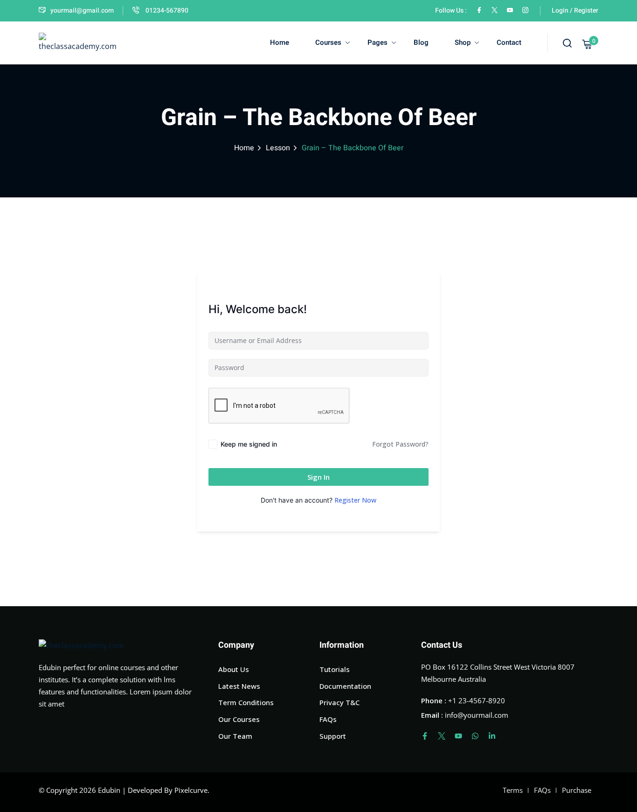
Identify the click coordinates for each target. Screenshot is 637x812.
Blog (421, 42)
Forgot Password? (400, 444)
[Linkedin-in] (492, 736)
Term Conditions (246, 702)
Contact (509, 42)
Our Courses (239, 719)
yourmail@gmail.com (82, 10)
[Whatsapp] (475, 736)
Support (332, 736)
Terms (513, 790)
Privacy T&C (339, 702)
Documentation (345, 686)
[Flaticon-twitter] (441, 736)
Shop (463, 42)
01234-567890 (166, 10)
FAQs (328, 719)
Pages (377, 42)
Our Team (235, 736)
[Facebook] (479, 10)
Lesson (278, 148)
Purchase (576, 790)
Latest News (239, 686)
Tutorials (334, 669)
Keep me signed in (249, 444)
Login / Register (575, 10)
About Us (233, 669)
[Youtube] (458, 736)
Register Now (355, 500)
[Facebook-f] (425, 736)
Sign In (318, 477)
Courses (328, 42)
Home (279, 42)
